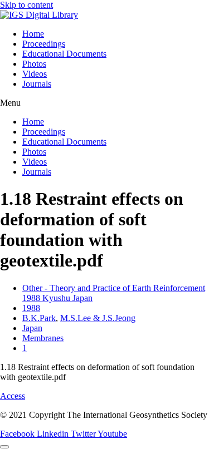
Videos (34, 73)
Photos (34, 63)
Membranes (43, 338)
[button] (104, 103)
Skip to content (26, 4)
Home (33, 33)
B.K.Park (39, 318)
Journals (36, 83)
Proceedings (43, 43)
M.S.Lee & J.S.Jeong (97, 318)
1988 (31, 308)
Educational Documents (64, 53)
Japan (32, 328)
